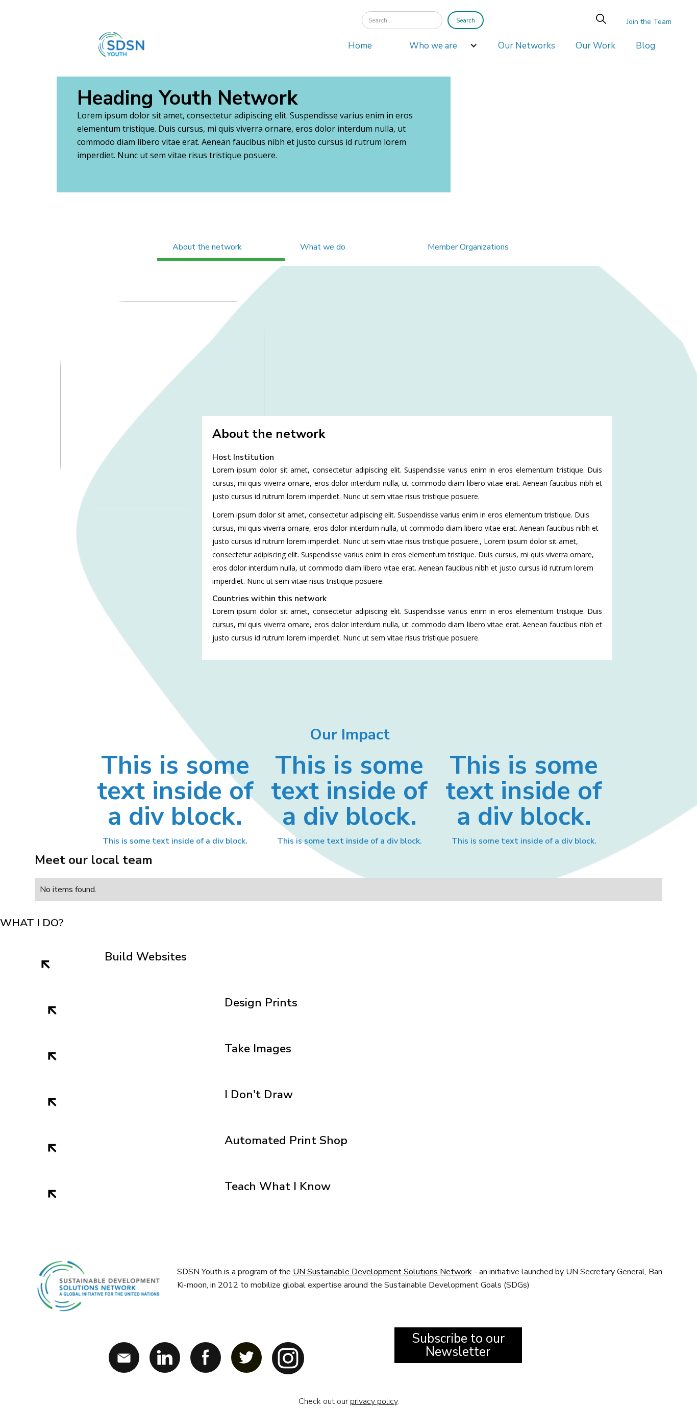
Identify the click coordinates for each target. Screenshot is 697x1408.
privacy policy (373, 1401)
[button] (438, 48)
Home (360, 46)
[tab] (221, 248)
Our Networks (526, 46)
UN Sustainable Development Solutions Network (382, 1271)
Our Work (595, 46)
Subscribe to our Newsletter (458, 1345)
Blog (645, 46)
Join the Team (649, 22)
